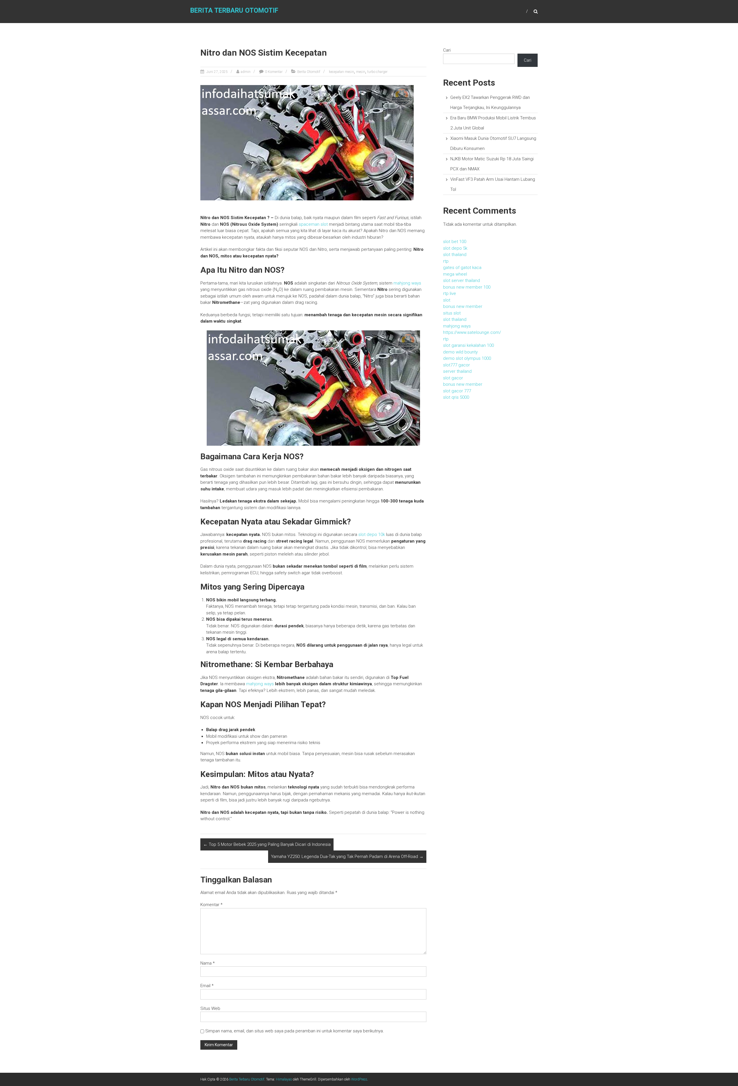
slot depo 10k (371, 534)
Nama (207, 963)
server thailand (457, 371)
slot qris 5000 (456, 397)
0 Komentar (274, 72)
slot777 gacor (456, 365)
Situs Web (210, 1008)
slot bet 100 (454, 241)
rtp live (449, 293)
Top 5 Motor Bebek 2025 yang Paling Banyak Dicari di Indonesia (267, 844)
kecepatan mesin (341, 72)
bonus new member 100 (466, 287)
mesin (360, 72)
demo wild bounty (460, 352)
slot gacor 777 (457, 391)
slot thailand (454, 254)
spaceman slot (313, 224)
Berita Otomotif (308, 72)
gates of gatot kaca (462, 267)
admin (246, 72)
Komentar (211, 904)
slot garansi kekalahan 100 (468, 345)
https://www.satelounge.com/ (472, 332)
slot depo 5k (455, 248)
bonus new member (462, 306)
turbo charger (377, 72)
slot (446, 300)
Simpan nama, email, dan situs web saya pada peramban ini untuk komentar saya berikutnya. (294, 1031)
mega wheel (455, 274)
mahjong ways (407, 283)
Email (207, 985)
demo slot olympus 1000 (467, 358)
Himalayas (284, 1079)
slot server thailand (461, 280)
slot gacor (453, 378)
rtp (446, 261)
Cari (447, 50)
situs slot (452, 313)
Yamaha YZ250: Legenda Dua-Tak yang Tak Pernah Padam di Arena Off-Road (347, 856)
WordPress (359, 1079)
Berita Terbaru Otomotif (234, 10)
